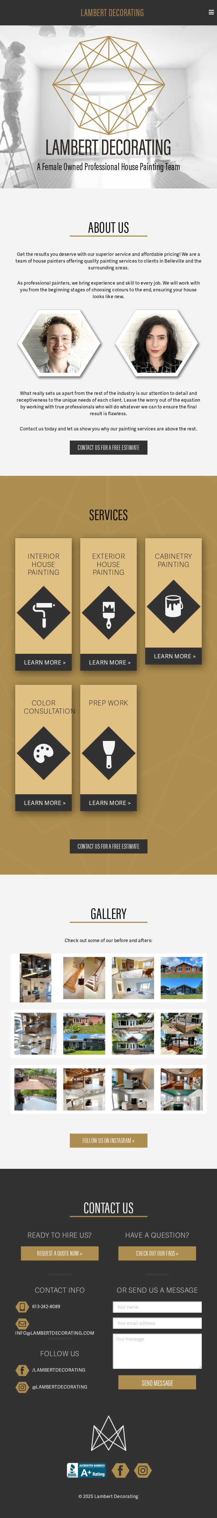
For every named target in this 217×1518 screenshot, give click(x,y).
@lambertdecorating (60, 1386)
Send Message (157, 1382)
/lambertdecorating (59, 1370)
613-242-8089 (46, 1306)
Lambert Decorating (112, 12)
